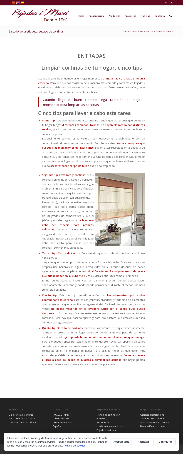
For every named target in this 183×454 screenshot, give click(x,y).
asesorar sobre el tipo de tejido (69, 166)
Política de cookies (74, 445)
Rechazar (143, 441)
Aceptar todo (121, 441)
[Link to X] (171, 2)
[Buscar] (170, 16)
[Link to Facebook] (166, 2)
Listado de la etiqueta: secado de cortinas (36, 31)
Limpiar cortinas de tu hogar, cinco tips (91, 67)
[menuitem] (81, 16)
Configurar (165, 441)
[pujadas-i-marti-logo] (39, 16)
